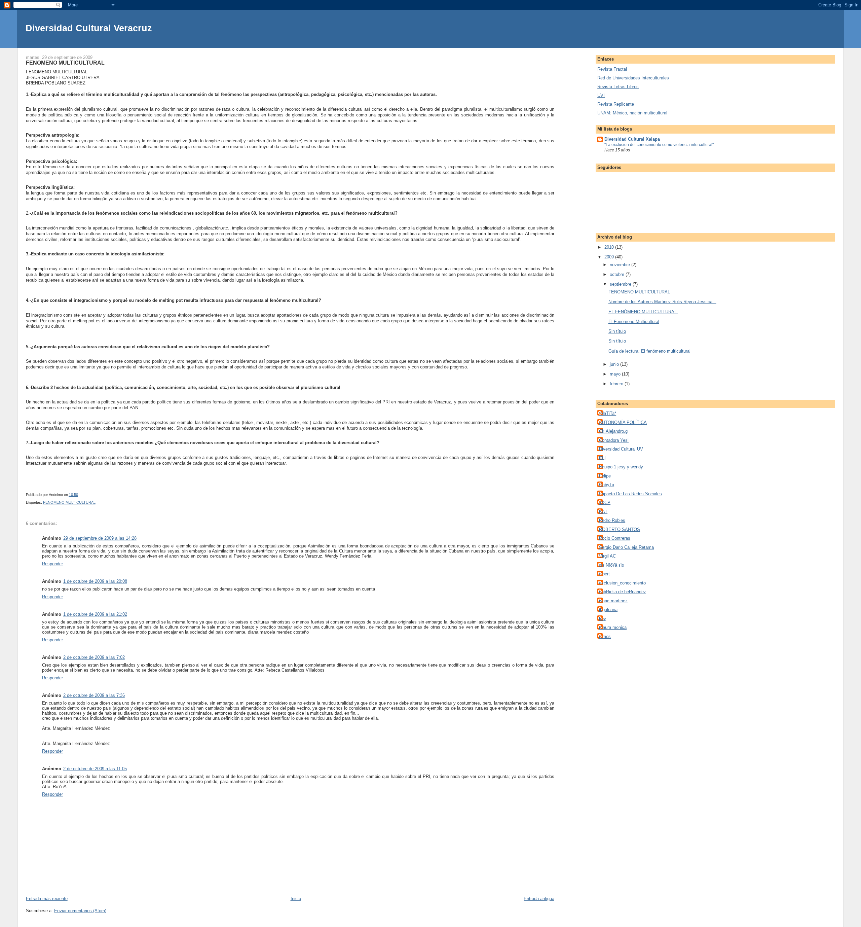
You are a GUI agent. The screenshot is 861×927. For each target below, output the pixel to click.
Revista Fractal (612, 69)
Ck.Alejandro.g (613, 431)
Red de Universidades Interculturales (633, 77)
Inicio (296, 898)
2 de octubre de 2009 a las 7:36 (94, 695)
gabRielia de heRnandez (622, 591)
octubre (618, 274)
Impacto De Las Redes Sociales (630, 493)
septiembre (621, 284)
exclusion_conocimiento (622, 582)
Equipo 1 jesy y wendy (621, 466)
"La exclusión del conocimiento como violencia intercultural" (659, 144)
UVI (601, 95)
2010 (609, 247)
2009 (609, 256)
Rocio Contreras (614, 538)
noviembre (620, 264)
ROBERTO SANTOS (619, 529)
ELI (602, 458)
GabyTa (606, 484)
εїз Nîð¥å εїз (611, 565)
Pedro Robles (612, 520)
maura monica (613, 627)
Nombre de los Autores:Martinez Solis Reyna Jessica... (662, 301)
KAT (603, 511)
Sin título (617, 331)
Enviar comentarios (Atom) (80, 910)
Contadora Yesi (614, 440)
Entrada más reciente (47, 898)
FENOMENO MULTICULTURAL (69, 502)
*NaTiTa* (607, 413)
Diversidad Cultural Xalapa (632, 139)
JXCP (604, 502)
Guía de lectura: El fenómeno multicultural (649, 351)
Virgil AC (607, 556)
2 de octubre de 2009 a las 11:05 (95, 768)
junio (615, 364)
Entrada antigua (539, 898)
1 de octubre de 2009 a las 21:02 (95, 614)
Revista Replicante (615, 104)
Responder (52, 563)
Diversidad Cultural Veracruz (89, 28)
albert (604, 573)
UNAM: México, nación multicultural (632, 112)
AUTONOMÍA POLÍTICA (623, 422)
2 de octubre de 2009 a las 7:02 (94, 657)
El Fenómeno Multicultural (633, 321)
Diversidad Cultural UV (621, 449)
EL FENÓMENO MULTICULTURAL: (643, 311)
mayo (616, 374)
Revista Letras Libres (618, 86)
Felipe (605, 475)
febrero (617, 383)
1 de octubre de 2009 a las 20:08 (95, 581)
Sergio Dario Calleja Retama (626, 547)
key (602, 618)
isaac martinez (613, 600)
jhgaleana (608, 609)
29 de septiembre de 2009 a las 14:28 (100, 538)
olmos (605, 636)
